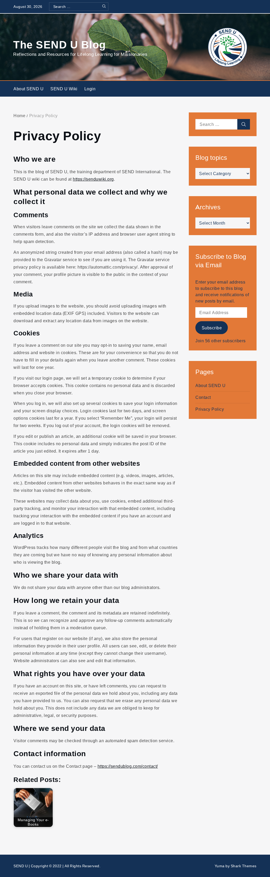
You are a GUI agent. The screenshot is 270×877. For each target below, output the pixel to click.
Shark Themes (244, 866)
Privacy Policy (209, 409)
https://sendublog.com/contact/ (128, 766)
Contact (203, 397)
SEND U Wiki (64, 88)
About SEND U (28, 88)
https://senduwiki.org (93, 179)
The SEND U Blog (59, 44)
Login (90, 88)
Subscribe (212, 327)
